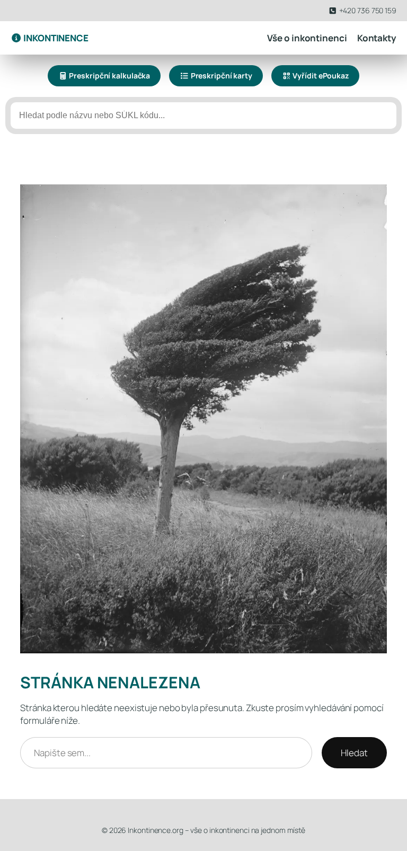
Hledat (354, 753)
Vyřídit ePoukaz (320, 75)
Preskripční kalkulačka (109, 75)
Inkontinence (55, 38)
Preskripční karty (220, 75)
